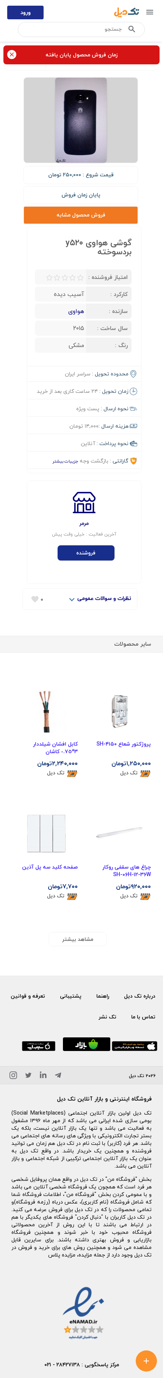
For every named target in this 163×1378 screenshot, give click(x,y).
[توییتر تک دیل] (28, 1076)
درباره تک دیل (139, 996)
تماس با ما (143, 1016)
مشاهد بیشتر (77, 939)
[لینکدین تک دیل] (43, 1076)
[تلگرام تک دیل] (58, 1076)
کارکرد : (119, 294)
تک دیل (129, 772)
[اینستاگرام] (13, 1076)
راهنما (102, 996)
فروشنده (86, 552)
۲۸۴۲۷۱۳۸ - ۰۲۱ (62, 1364)
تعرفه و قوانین (28, 996)
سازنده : (118, 311)
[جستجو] (132, 30)
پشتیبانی (71, 996)
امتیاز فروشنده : (108, 277)
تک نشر (107, 1016)
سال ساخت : (112, 328)
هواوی (76, 311)
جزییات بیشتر (65, 461)
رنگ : (121, 345)
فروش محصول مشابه (80, 215)
